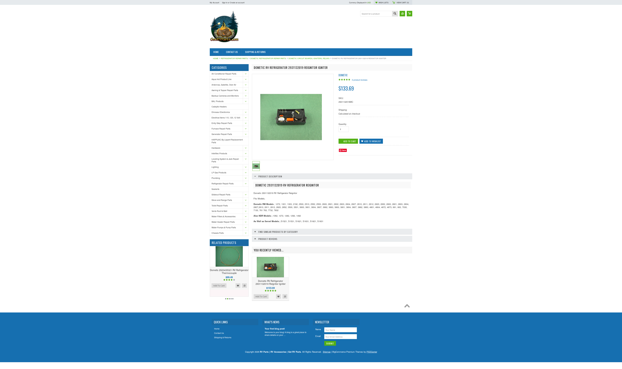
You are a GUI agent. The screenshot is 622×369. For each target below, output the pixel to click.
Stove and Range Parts (222, 200)
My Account (214, 2)
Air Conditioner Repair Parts (224, 73)
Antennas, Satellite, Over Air (224, 84)
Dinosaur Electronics (221, 112)
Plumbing (216, 178)
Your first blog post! (275, 328)
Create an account (237, 2)
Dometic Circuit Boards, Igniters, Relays (308, 58)
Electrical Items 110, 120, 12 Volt (226, 117)
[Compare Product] (402, 13)
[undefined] (291, 139)
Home (215, 58)
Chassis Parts (218, 232)
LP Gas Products (219, 172)
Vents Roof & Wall (219, 211)
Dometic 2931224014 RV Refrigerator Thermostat (229, 271)
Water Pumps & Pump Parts (224, 227)
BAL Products (218, 101)
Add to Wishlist (238, 283)
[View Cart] (409, 13)
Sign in (224, 2)
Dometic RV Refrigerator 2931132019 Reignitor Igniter (271, 282)
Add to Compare (244, 283)
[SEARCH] (395, 14)
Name (318, 329)
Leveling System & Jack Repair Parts (225, 160)
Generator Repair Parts (222, 134)
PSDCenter (372, 351)
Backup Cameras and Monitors (225, 95)
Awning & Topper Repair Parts (225, 90)
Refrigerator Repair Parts (234, 58)
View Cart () (403, 2)
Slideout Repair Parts (221, 194)
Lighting (215, 167)
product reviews (359, 79)
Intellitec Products (219, 153)
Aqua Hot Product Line (221, 79)
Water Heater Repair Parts (223, 221)
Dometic (343, 75)
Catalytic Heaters (219, 106)
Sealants (215, 189)
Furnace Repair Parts (221, 128)
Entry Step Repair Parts (222, 123)
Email (318, 336)
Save (344, 150)
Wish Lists (383, 2)
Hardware (216, 147)
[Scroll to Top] (407, 306)
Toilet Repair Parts (220, 205)
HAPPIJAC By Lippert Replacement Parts (227, 141)
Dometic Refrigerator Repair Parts (268, 58)
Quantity (342, 124)
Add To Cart (261, 296)
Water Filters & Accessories (224, 216)
